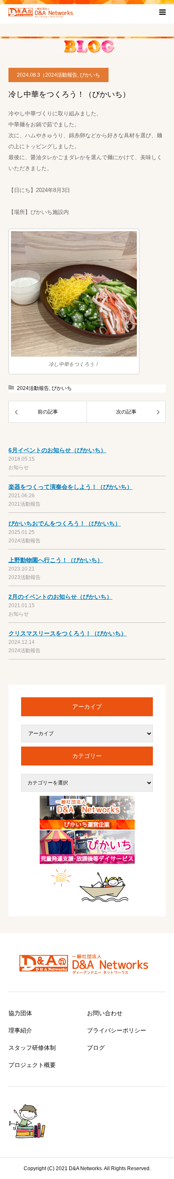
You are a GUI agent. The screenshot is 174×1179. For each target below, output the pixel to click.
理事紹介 (20, 1030)
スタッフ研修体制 (32, 1047)
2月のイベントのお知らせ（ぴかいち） (60, 596)
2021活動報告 (24, 504)
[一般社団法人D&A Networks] (42, 11)
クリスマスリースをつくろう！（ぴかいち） (67, 633)
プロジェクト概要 (32, 1065)
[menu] (162, 12)
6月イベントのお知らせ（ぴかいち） (57, 450)
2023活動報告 (24, 577)
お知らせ (18, 467)
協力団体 (20, 1013)
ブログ (96, 1047)
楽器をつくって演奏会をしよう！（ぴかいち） (70, 486)
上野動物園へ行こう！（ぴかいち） (55, 560)
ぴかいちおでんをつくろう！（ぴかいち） (64, 523)
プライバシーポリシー (116, 1030)
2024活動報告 (61, 75)
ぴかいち (90, 75)
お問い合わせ (104, 1013)
